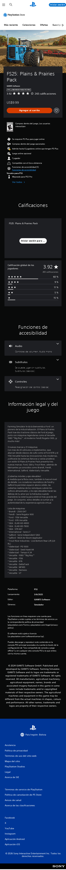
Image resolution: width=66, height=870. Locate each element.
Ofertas (44, 24)
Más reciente (11, 24)
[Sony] (58, 868)
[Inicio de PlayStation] (33, 4)
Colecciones (28, 24)
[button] (24, 170)
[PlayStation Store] (15, 14)
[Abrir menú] (3, 5)
